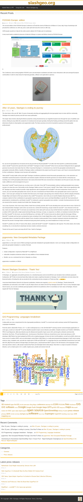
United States (70, 414)
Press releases (8, 454)
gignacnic (6, 23)
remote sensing (15, 414)
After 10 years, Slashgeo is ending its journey (22, 108)
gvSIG (54, 407)
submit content (52, 282)
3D (2, 404)
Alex (5, 110)
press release (73, 411)
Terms (33, 498)
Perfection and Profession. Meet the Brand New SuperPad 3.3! (19, 481)
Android (7, 404)
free (67, 404)
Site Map (39, 498)
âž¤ (80, 499)
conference (41, 404)
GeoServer (72, 404)
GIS (78, 404)
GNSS (16, 407)
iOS (58, 407)
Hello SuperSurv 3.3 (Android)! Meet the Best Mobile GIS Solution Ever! (22, 471)
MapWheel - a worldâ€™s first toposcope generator (16, 487)
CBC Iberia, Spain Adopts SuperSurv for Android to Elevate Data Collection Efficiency (26, 476)
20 (25, 394)
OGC (9, 411)
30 (28, 394)
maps (68, 407)
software (33, 413)
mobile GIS (4, 411)
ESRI (55, 404)
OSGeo (60, 411)
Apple (12, 404)
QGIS (8, 414)
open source (35, 410)
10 (21, 394)
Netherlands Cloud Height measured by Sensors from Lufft (18, 465)
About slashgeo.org (32, 7)
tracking (64, 414)
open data (15, 411)
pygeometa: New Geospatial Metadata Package (23, 237)
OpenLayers (23, 411)
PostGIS (65, 411)
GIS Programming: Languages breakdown (21, 317)
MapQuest (62, 407)
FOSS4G (62, 404)
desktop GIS (49, 404)
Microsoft (74, 407)
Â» (17, 394)
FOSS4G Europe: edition (13, 20)
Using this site (20, 7)
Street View (41, 414)
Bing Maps (33, 404)
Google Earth (31, 407)
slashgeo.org (41, 2)
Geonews (6, 451)
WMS (9, 416)
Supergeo (49, 413)
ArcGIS (16, 404)
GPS (49, 407)
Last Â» (37, 394)
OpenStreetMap (51, 410)
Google (22, 407)
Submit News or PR (8, 7)
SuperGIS (58, 414)
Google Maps (41, 407)
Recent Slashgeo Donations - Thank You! (20, 269)
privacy (3, 414)
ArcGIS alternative (25, 404)
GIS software (7, 407)
